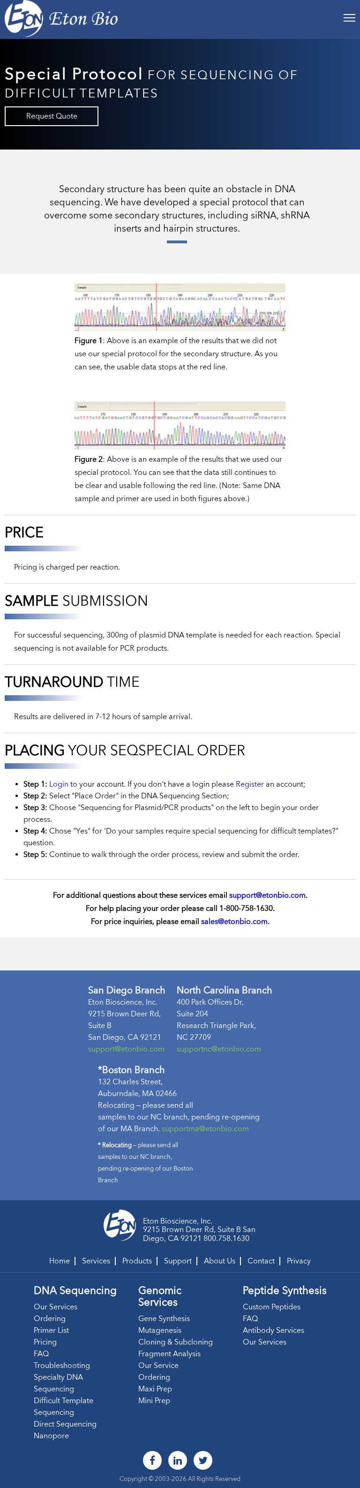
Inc (205, 1221)
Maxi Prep (155, 1388)
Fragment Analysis (169, 1353)
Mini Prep (154, 1400)
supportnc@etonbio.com (219, 1049)
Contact (261, 1260)
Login (58, 784)
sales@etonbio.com (234, 921)
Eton (150, 1221)
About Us (219, 1260)
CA (173, 1238)
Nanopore (51, 1435)
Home (59, 1260)
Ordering (50, 1318)
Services (96, 1260)
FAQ (41, 1353)
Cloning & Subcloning (175, 1342)
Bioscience (178, 1221)
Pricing (45, 1342)
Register (250, 784)
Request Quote (51, 116)
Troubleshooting (62, 1365)
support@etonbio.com (267, 895)
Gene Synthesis (164, 1318)
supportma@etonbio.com (205, 1128)
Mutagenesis (159, 1330)
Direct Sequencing (65, 1424)
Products (137, 1260)
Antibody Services (273, 1330)
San (249, 1229)
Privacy (299, 1260)
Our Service (158, 1365)
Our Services (55, 1306)
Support (178, 1260)
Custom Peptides (271, 1306)
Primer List (51, 1330)
